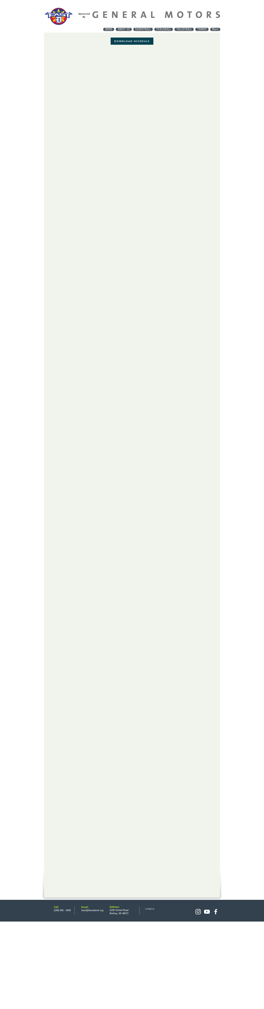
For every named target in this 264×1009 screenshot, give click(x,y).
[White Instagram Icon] (198, 911)
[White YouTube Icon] (206, 911)
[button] (143, 29)
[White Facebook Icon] (215, 911)
